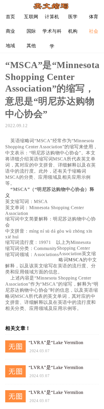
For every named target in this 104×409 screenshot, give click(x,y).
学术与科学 (52, 33)
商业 (10, 31)
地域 (10, 45)
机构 (73, 31)
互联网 (31, 16)
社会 (94, 31)
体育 (94, 16)
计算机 (52, 16)
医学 (73, 16)
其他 (31, 45)
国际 (31, 31)
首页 (10, 16)
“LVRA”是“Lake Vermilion (56, 342)
